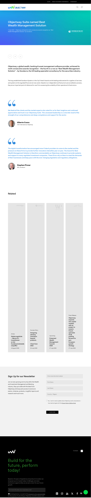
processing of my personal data (36, 494)
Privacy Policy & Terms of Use (69, 403)
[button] (82, 7)
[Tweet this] (15, 56)
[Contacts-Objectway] (82, 451)
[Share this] (10, 56)
